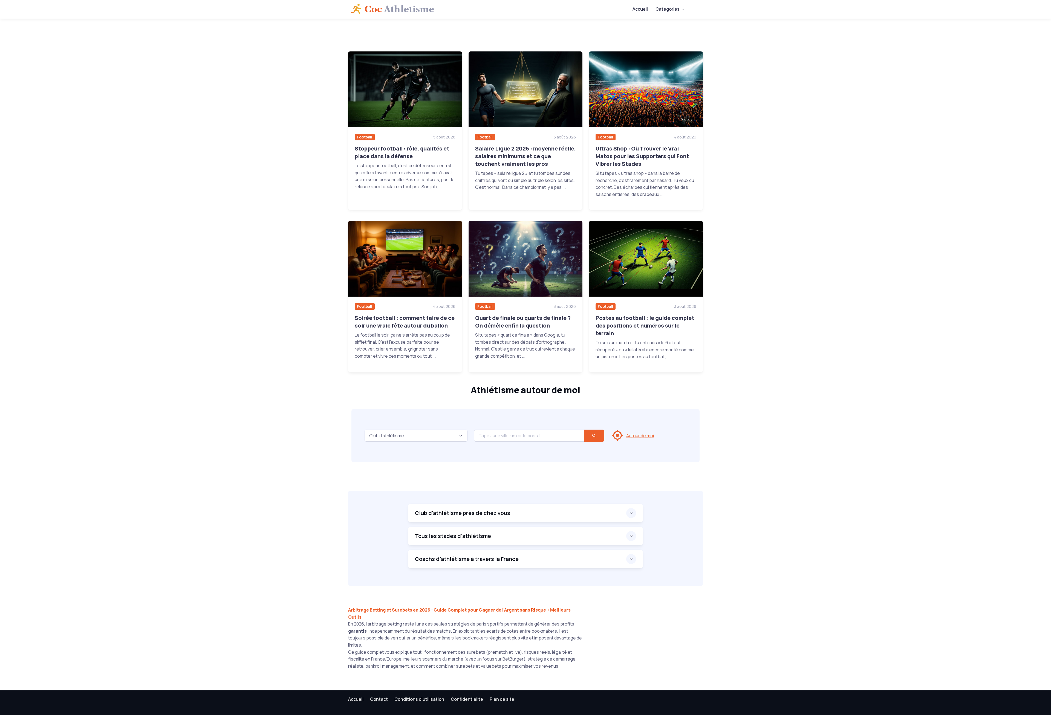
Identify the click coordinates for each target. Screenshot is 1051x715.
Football (364, 137)
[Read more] (405, 89)
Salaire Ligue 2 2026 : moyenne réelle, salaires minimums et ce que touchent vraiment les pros (525, 156)
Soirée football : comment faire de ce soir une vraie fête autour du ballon (405, 321)
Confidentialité (467, 699)
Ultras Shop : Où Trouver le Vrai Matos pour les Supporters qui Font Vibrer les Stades (642, 156)
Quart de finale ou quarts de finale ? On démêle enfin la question (523, 321)
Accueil (640, 9)
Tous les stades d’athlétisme (453, 536)
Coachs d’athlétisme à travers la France (467, 559)
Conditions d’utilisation (419, 699)
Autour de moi (640, 436)
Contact (379, 699)
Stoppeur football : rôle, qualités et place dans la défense (402, 152)
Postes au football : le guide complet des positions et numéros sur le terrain (645, 325)
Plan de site (502, 699)
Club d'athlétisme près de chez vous (462, 513)
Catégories (668, 9)
